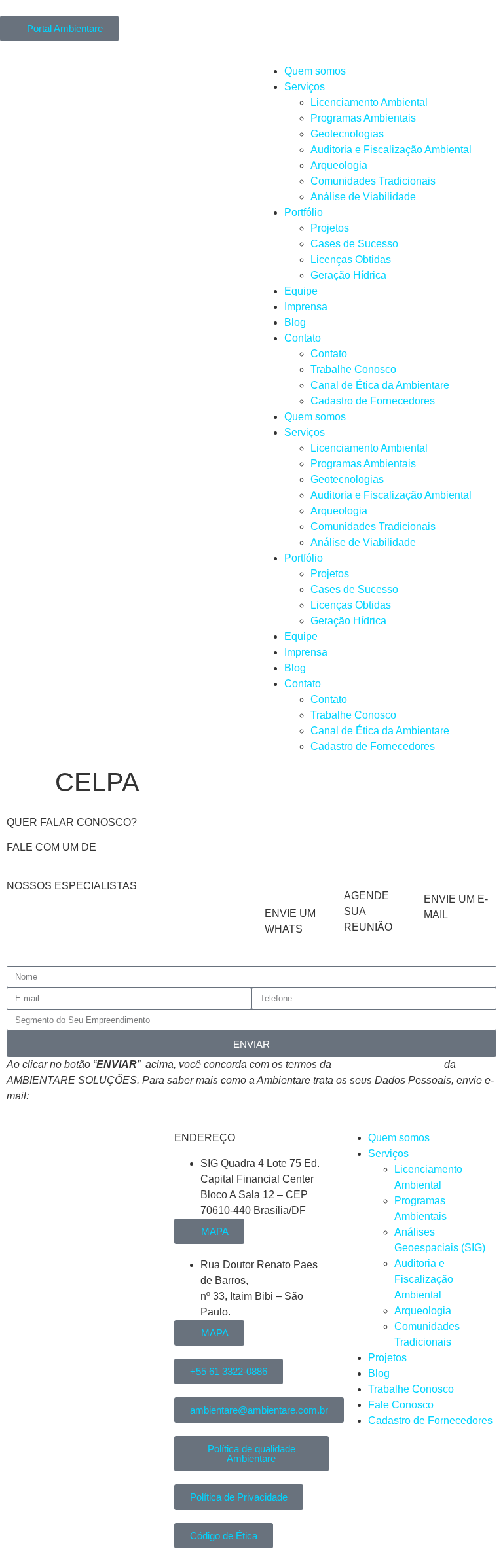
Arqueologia (338, 165)
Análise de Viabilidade (363, 196)
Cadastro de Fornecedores (372, 400)
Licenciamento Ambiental (369, 102)
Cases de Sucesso (354, 243)
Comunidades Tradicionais (373, 181)
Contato (302, 338)
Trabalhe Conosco (353, 369)
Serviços (304, 86)
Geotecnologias (347, 133)
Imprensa (305, 306)
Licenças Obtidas (350, 259)
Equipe (301, 290)
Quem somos (315, 71)
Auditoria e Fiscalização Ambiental (391, 149)
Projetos (329, 228)
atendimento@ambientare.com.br (108, 1095)
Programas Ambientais (363, 118)
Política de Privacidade (387, 1064)
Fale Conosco (401, 1404)
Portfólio (303, 212)
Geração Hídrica (348, 275)
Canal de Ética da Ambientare (379, 385)
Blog (295, 322)
